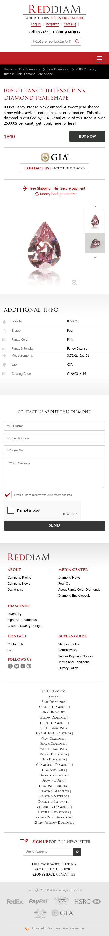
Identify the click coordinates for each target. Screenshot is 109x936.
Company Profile (19, 577)
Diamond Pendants (53, 802)
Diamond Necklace (53, 796)
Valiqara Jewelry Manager (66, 928)
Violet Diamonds (53, 754)
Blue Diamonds (53, 702)
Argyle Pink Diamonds (53, 817)
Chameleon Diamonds (53, 733)
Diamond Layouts (53, 775)
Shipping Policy (69, 644)
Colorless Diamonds (53, 807)
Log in (36, 24)
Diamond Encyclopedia (74, 595)
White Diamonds (53, 749)
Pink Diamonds (58, 69)
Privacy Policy (68, 668)
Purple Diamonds (53, 723)
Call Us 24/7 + (55, 31)
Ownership (15, 589)
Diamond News (69, 577)
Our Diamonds (29, 69)
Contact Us (15, 644)
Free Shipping (39, 188)
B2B (10, 650)
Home (8, 69)
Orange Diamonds (53, 707)
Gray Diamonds (53, 739)
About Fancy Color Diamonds (79, 589)
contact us (36, 168)
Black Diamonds (53, 744)
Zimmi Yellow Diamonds (54, 823)
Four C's (64, 583)
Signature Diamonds (22, 620)
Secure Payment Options (76, 656)
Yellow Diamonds (53, 717)
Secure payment (72, 188)
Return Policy (67, 650)
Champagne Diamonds (53, 765)
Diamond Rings (53, 780)
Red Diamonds (53, 759)
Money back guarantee (57, 193)
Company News (19, 583)
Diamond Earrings (53, 786)
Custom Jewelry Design (24, 625)
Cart (70, 24)
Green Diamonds (53, 728)
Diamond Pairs (53, 770)
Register (52, 24)
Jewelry (54, 696)
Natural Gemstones (53, 812)
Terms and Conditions (73, 662)
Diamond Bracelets (53, 791)
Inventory (14, 614)
